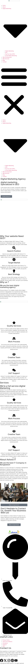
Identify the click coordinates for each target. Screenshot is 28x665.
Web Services (6, 58)
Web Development (7, 57)
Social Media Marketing (11, 55)
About (4, 7)
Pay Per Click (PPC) (10, 54)
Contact (5, 62)
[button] (14, 91)
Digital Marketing (9, 51)
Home (4, 5)
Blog (4, 60)
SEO (6, 52)
